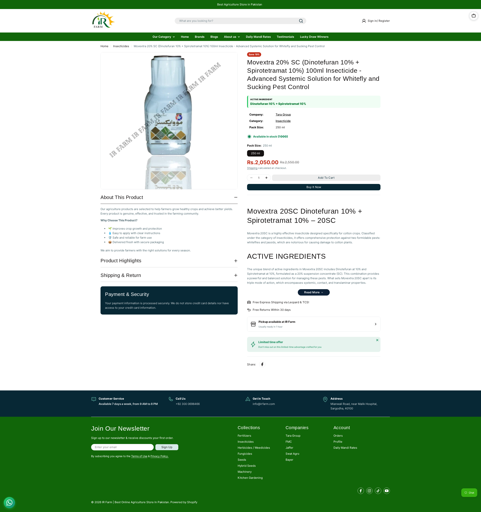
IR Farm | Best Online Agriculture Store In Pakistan (135, 502)
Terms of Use (139, 456)
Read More (312, 292)
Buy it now (313, 187)
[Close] (377, 340)
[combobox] (240, 21)
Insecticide (283, 121)
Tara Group (283, 114)
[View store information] (375, 324)
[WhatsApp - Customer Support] (9, 502)
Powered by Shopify (183, 502)
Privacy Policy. (160, 456)
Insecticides (121, 46)
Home (104, 46)
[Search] (301, 21)
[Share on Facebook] (262, 364)
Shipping (252, 167)
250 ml (255, 153)
